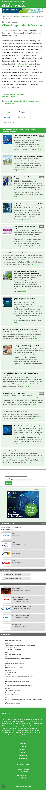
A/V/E (13, 560)
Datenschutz (23, 755)
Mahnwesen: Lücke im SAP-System (14, 393)
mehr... (38, 149)
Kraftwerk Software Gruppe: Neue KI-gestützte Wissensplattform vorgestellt (26, 272)
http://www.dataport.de (9, 97)
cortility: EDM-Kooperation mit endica (15, 253)
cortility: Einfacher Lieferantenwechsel (15, 412)
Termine (23, 746)
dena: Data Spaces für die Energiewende (27, 426)
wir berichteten (21, 64)
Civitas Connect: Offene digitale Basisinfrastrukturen (24, 299)
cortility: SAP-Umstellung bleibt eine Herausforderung (20, 329)
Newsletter (23, 743)
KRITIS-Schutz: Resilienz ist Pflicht (25, 135)
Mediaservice (23, 749)
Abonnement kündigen (13, 578)
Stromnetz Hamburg (9, 103)
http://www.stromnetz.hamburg (12, 94)
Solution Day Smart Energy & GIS (21, 606)
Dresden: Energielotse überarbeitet (14, 451)
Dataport (37, 101)
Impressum (23, 758)
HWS (13, 542)
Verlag (23, 752)
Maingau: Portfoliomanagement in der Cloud (28, 156)
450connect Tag (16, 624)
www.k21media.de (23, 778)
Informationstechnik (28, 16)
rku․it (13, 533)
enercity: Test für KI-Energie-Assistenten (27, 346)
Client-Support (29, 101)
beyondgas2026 (16, 588)
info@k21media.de (23, 776)
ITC (13, 551)
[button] (9, 112)
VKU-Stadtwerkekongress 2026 (21, 615)
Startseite (18, 16)
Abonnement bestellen (13, 574)
